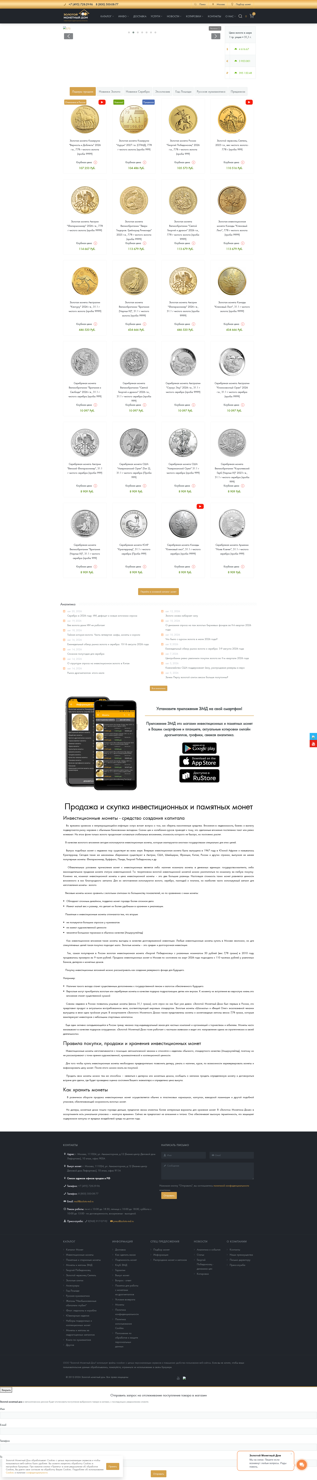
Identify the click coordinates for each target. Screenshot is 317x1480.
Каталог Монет (74, 1249)
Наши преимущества (241, 1254)
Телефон (5, 1440)
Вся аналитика (158, 688)
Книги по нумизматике (78, 1339)
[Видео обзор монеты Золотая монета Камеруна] (102, 102)
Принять (113, 1466)
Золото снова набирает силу (181, 615)
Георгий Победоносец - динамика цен (205, 1264)
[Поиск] (240, 16)
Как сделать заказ (125, 1254)
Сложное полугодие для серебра (85, 653)
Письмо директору (240, 1259)
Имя (2, 1408)
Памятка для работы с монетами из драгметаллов (126, 1290)
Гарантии (120, 1270)
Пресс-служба (237, 1264)
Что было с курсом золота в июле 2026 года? (191, 639)
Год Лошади (72, 1290)
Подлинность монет (126, 1259)
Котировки (203, 1273)
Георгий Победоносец (78, 1270)
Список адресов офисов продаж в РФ (88, 1178)
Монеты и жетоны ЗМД (79, 1264)
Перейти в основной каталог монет (158, 591)
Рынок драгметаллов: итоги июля (85, 672)
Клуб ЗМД (121, 1264)
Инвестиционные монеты (80, 1254)
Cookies (10, 1472)
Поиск (202, 4)
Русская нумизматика (78, 1295)
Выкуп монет (122, 1275)
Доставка (120, 1249)
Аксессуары (72, 1285)
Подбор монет (161, 1249)
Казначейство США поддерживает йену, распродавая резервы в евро (205, 667)
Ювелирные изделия (77, 1315)
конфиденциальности (37, 1472)
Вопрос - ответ (123, 1280)
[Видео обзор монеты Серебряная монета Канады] (200, 506)
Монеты (119, 1304)
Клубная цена (84, 162)
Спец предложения (164, 1241)
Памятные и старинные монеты (83, 1259)
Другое (70, 1344)
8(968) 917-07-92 (97, 1221)
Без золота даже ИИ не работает (86, 625)
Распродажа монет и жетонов (170, 1259)
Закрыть (6, 1389)
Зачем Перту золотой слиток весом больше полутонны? (196, 677)
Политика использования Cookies (123, 1323)
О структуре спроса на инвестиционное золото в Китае (98, 663)
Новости (200, 1241)
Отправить (169, 1195)
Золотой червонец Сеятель (81, 1275)
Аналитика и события (208, 1249)
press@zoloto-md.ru (123, 1221)
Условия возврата (125, 1299)
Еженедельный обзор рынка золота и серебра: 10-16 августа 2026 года (108, 644)
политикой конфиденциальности (231, 1185)
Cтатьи (200, 1254)
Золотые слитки (74, 1280)
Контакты (235, 1249)
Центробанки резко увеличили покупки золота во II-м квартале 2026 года (207, 658)
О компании (237, 1241)
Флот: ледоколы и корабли (81, 1310)
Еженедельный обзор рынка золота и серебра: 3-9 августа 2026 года (204, 648)
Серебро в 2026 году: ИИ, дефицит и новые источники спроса (102, 615)
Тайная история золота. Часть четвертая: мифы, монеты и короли (103, 634)
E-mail (3, 1424)
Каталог (69, 1241)
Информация (122, 1241)
